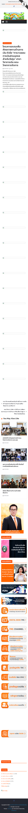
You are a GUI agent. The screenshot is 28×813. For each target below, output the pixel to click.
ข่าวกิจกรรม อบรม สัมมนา (7, 43)
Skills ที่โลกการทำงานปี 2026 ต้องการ (12, 492)
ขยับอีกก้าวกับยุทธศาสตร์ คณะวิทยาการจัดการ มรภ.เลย (12, 439)
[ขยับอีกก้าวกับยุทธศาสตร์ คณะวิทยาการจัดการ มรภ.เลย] (14, 423)
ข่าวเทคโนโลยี (4, 783)
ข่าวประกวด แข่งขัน (6, 778)
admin (11, 68)
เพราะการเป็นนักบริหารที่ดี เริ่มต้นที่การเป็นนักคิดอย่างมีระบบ (13, 465)
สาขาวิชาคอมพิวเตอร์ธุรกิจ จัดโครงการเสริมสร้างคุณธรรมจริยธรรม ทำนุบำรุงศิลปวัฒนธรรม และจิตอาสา (15, 404)
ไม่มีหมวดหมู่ (4, 786)
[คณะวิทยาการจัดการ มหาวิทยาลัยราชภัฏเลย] (3, 22)
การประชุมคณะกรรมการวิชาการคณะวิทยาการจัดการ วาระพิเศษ (15, 4)
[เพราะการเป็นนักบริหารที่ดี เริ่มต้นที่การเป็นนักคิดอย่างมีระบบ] (14, 449)
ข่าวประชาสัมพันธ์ (5, 781)
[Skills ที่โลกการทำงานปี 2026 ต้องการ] (14, 476)
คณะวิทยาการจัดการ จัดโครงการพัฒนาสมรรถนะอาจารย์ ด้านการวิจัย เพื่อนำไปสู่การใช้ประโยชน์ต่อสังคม (13, 412)
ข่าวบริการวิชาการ (5, 776)
